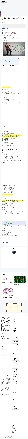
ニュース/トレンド (15, 359)
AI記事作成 (15, 319)
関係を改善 (15, 408)
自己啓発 (8, 284)
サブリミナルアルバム (15, 420)
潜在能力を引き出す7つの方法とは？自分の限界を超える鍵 (20, 284)
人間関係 (13, 429)
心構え (14, 379)
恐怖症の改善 (15, 385)
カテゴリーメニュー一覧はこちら (5, 367)
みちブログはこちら (14, 310)
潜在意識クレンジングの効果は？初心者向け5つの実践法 (7, 282)
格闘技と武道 (15, 387)
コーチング (15, 344)
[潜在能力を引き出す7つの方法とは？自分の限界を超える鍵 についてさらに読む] (20, 279)
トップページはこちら (3, 372)
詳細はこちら (2, 392)
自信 (14, 401)
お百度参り (4, 198)
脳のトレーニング (15, 399)
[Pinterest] (4, 28)
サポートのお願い (4, 337)
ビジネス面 (13, 427)
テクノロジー (15, 356)
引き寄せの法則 (4, 22)
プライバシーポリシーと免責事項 (6, 340)
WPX (12, 417)
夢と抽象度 (21, 285)
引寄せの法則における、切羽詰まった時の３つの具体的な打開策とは (11, 59)
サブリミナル (9, 297)
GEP (14, 321)
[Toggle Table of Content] (18, 58)
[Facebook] (2, 28)
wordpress (14, 331)
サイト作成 (15, 346)
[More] (0, 16)
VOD (14, 328)
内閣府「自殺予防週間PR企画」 (6, 123)
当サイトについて (3, 339)
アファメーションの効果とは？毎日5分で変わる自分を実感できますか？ (7, 296)
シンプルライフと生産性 (15, 423)
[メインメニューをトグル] (26, 2)
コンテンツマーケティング (15, 342)
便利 (14, 371)
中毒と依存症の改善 (15, 367)
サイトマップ (22, 370)
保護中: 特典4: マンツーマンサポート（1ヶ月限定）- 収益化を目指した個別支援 (5, 323)
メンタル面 (13, 428)
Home (1, 335)
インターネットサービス (15, 418)
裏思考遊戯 (15, 404)
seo (14, 326)
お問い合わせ (2, 336)
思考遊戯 (15, 381)
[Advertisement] (14, 9)
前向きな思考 (15, 374)
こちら (13, 25)
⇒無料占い (3, 239)
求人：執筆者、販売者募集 (5, 338)
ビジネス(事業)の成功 (15, 362)
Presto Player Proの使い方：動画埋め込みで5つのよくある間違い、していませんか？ (5, 318)
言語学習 (15, 406)
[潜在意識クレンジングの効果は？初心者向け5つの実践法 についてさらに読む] (5, 278)
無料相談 (5, 63)
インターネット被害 (15, 335)
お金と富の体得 (15, 333)
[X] (3, 28)
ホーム (3, 17)
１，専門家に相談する (6, 60)
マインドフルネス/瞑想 (15, 365)
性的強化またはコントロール (15, 383)
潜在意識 (3, 284)
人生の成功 (15, 369)
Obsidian (15, 323)
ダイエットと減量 (15, 353)
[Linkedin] (7, 28)
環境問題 (15, 394)
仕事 (2, 204)
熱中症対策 (15, 392)
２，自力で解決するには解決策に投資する (8, 61)
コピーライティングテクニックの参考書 (15, 338)
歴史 (14, 390)
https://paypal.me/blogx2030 (4, 401)
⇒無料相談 (3, 238)
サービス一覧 (13, 422)
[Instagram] (6, 28)
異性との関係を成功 (15, 396)
